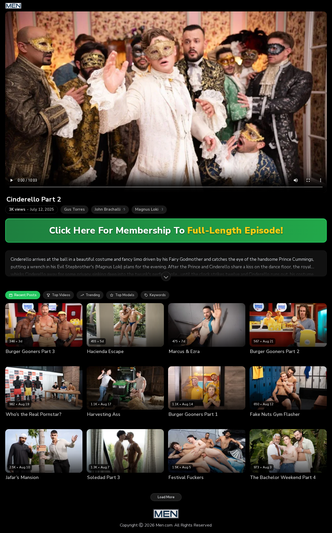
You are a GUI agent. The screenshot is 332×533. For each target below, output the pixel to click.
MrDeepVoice (26, 486)
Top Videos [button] (61, 295)
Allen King (95, 486)
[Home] (13, 6)
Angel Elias (178, 486)
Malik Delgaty (114, 423)
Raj (218, 486)
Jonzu (53, 360)
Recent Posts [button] (25, 295)
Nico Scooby (273, 360)
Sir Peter (311, 486)
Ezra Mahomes (181, 360)
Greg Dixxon (37, 360)
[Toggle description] (166, 276)
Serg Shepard (290, 486)
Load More (166, 497)
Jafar (9, 486)
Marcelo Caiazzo (263, 486)
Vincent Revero (203, 423)
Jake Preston (116, 486)
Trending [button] (93, 295)
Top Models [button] (124, 295)
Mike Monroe (260, 423)
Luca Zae (115, 360)
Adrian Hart (15, 360)
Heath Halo (36, 423)
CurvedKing (96, 360)
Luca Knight (15, 423)
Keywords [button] (158, 295)
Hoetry (255, 360)
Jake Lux (94, 423)
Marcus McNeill (207, 360)
